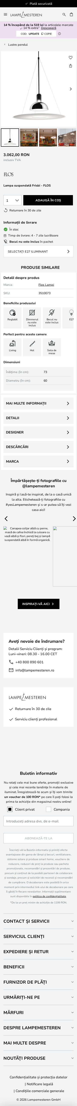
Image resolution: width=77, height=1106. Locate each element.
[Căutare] (64, 14)
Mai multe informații (26, 403)
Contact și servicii (26, 921)
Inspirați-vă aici (36, 604)
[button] (10, 137)
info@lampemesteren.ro (34, 670)
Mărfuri (13, 1012)
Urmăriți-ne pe (21, 997)
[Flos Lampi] (26, 174)
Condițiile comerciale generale (40, 1090)
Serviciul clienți (23, 936)
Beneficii (13, 967)
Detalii (12, 417)
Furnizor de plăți (25, 982)
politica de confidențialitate (49, 896)
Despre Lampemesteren (32, 1028)
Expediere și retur (26, 951)
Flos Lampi (46, 285)
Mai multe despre (24, 1043)
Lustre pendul (18, 44)
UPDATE (36, 33)
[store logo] (28, 14)
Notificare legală (40, 1084)
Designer (15, 432)
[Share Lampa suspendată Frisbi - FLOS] (70, 65)
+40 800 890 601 (29, 662)
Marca (12, 461)
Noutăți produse (24, 1058)
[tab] (38, 921)
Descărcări (17, 446)
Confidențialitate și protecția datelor (38, 1077)
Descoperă (48, 28)
